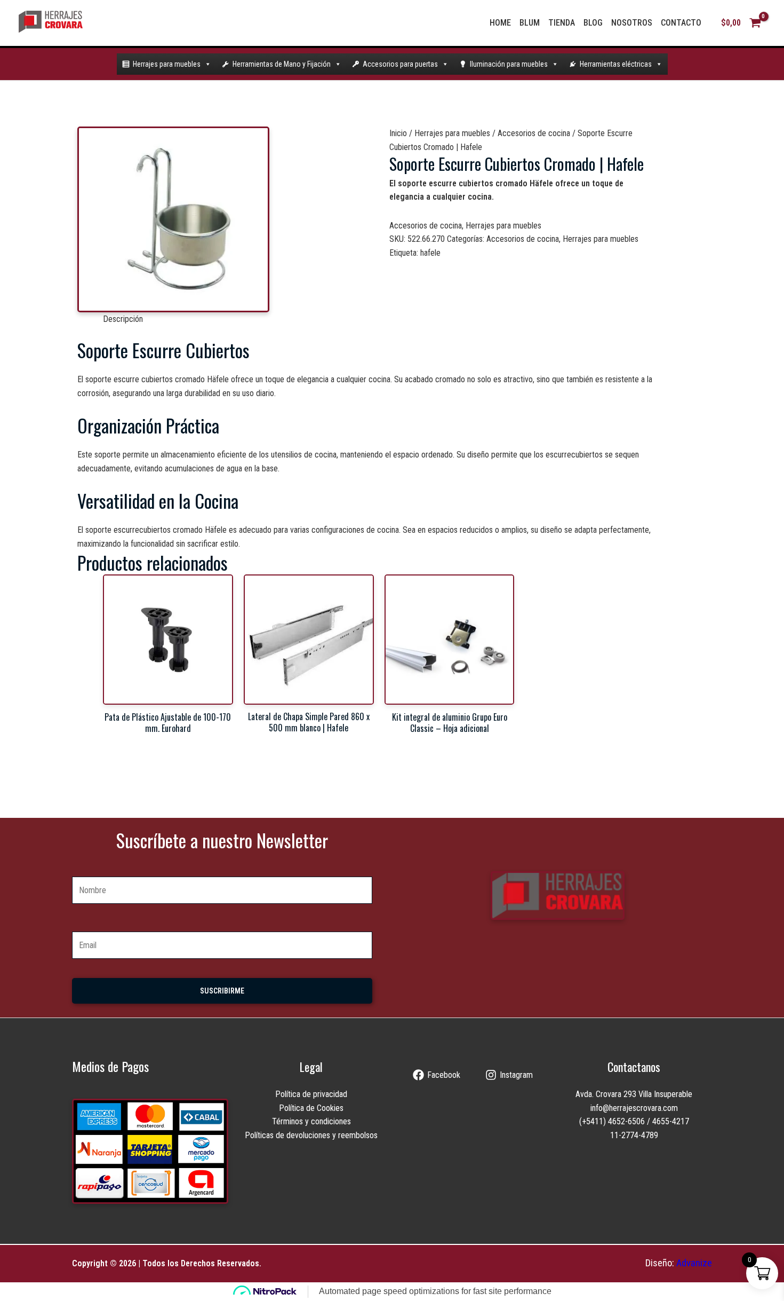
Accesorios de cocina (534, 133)
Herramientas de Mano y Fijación (282, 64)
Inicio (398, 133)
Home (500, 23)
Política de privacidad (311, 1094)
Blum (529, 23)
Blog (593, 23)
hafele (430, 253)
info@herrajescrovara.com (634, 1108)
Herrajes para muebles (167, 64)
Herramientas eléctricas (616, 64)
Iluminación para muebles (509, 64)
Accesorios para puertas (400, 64)
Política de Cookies (311, 1108)
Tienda (561, 23)
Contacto (681, 23)
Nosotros (631, 23)
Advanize (694, 1263)
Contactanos (633, 1066)
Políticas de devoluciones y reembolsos (311, 1135)
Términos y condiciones (311, 1121)
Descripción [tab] (123, 319)
